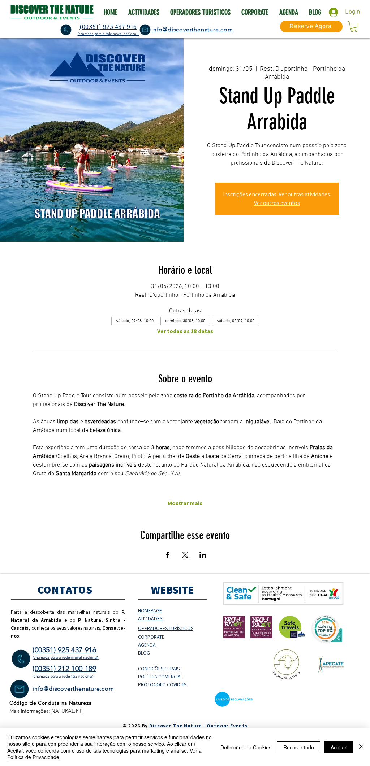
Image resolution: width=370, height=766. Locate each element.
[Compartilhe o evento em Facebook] (167, 555)
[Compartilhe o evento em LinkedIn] (202, 555)
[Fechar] (361, 747)
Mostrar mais (185, 503)
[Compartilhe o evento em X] (185, 555)
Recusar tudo (298, 747)
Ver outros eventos (277, 203)
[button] (354, 26)
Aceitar (339, 747)
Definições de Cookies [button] (245, 747)
